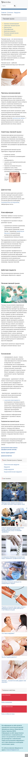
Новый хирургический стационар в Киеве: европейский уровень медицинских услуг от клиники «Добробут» (13, 530)
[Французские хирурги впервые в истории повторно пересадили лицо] (14, 491)
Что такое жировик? (8, 633)
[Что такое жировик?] (14, 622)
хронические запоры (19, 118)
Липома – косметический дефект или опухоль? (14, 681)
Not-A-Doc (7, 2)
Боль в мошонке (7, 702)
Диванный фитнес (6, 456)
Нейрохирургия (9, 469)
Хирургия (7, 467)
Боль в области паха (8, 714)
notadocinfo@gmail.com (12, 750)
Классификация (8, 29)
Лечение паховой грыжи (11, 33)
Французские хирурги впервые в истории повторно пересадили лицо (13, 503)
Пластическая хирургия (11, 464)
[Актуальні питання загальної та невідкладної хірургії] (14, 571)
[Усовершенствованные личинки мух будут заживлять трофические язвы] (14, 545)
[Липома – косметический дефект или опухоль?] (14, 669)
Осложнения (7, 35)
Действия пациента (9, 31)
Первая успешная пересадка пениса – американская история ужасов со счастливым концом (14, 608)
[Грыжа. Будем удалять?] (14, 646)
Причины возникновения (11, 23)
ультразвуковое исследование (10, 202)
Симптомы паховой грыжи (12, 25)
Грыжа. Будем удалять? (8, 452)
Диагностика (7, 27)
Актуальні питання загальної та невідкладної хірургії (11, 582)
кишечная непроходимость (12, 400)
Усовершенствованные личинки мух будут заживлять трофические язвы (13, 557)
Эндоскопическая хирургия (13, 472)
